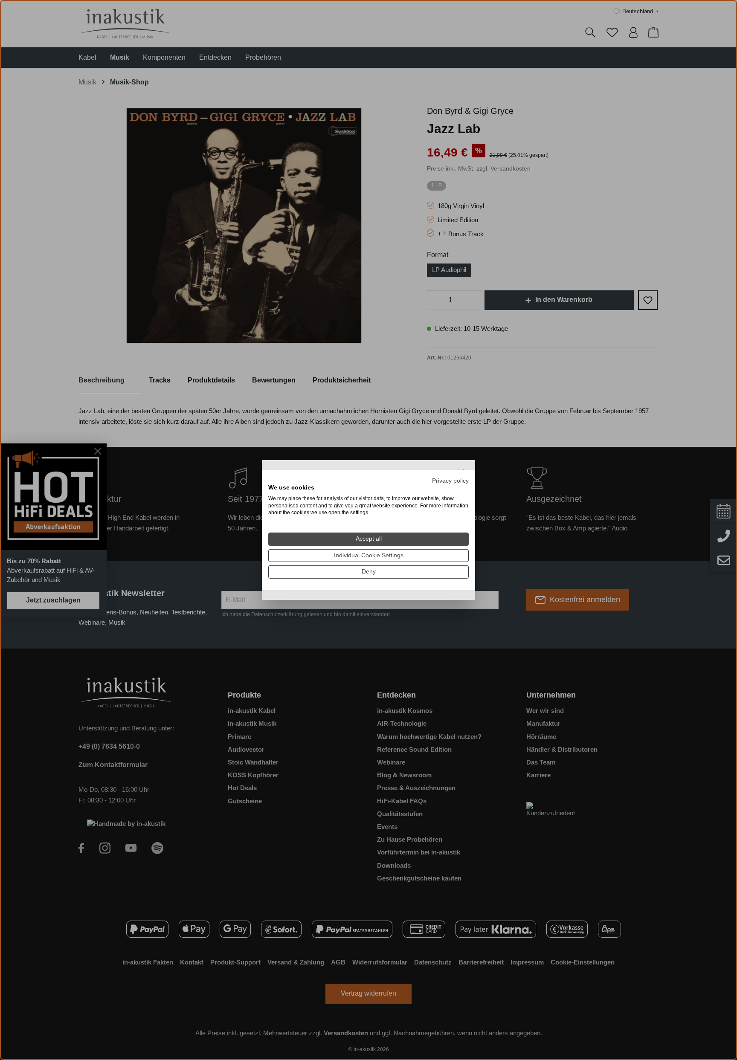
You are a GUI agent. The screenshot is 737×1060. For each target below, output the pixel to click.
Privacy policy (450, 481)
